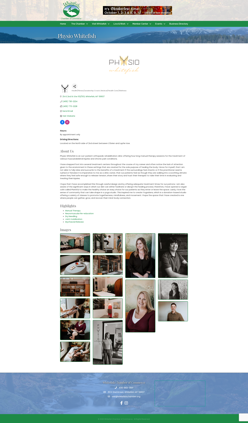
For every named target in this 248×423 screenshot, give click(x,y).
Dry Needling (71, 216)
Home (63, 24)
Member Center (140, 24)
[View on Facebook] (62, 123)
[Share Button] (75, 86)
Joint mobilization (73, 219)
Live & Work (119, 24)
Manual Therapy (72, 210)
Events (158, 24)
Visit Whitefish (99, 24)
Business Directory (178, 24)
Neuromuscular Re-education (79, 213)
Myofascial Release (74, 221)
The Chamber (78, 24)
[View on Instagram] (67, 123)
